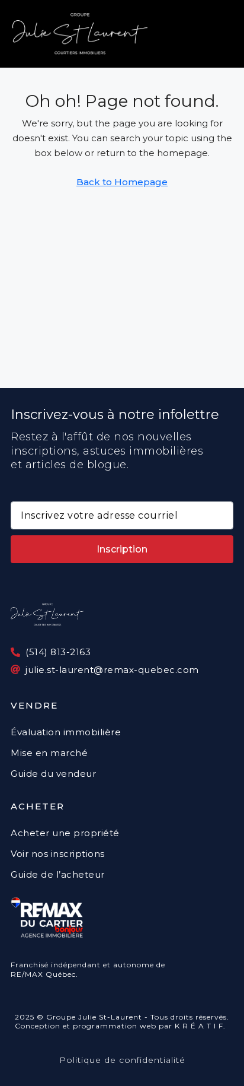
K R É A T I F (199, 1025)
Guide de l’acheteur (58, 874)
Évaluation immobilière (66, 732)
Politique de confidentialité (122, 1060)
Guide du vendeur (53, 773)
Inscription (122, 549)
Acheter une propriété (65, 833)
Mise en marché (49, 752)
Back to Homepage (122, 182)
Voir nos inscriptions (58, 853)
